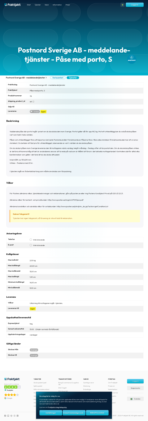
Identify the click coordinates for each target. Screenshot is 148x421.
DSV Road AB (63, 391)
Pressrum (111, 386)
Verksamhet (57, 77)
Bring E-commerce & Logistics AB (68, 383)
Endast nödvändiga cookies (74, 413)
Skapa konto (135, 388)
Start (29, 5)
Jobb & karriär (113, 393)
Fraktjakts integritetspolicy (57, 407)
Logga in (134, 5)
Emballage (87, 389)
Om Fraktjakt (112, 383)
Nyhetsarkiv (112, 396)
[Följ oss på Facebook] (5, 416)
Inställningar (51, 413)
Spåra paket (38, 386)
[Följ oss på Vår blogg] (11, 416)
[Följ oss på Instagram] (14, 416)
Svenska (137, 399)
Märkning (86, 386)
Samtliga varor (88, 383)
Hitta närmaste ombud (41, 389)
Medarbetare (112, 389)
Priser (68, 5)
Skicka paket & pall (40, 383)
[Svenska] (122, 5)
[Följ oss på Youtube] (8, 416)
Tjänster (73, 77)
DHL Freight (62, 388)
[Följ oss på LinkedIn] (17, 416)
